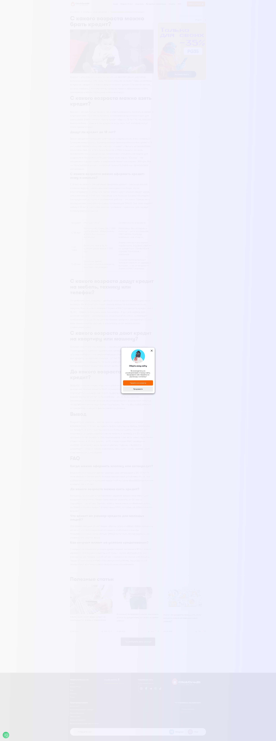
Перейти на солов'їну (138, 383)
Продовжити (138, 389)
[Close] (151, 350)
